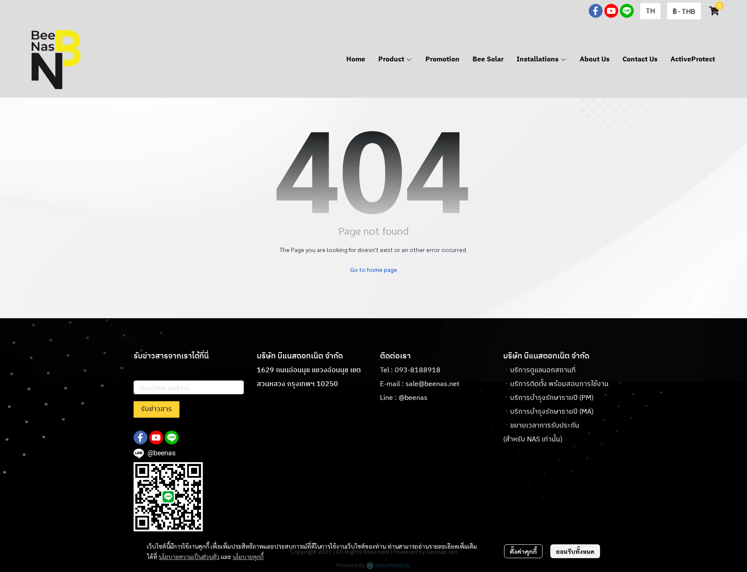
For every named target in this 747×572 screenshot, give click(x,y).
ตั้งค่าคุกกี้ (523, 551)
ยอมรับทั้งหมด (575, 551)
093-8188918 (418, 370)
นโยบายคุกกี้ (248, 556)
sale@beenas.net (432, 384)
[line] (627, 11)
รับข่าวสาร (156, 409)
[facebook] (596, 11)
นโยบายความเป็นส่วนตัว (189, 556)
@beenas (413, 398)
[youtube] (611, 11)
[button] (650, 11)
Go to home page (373, 269)
